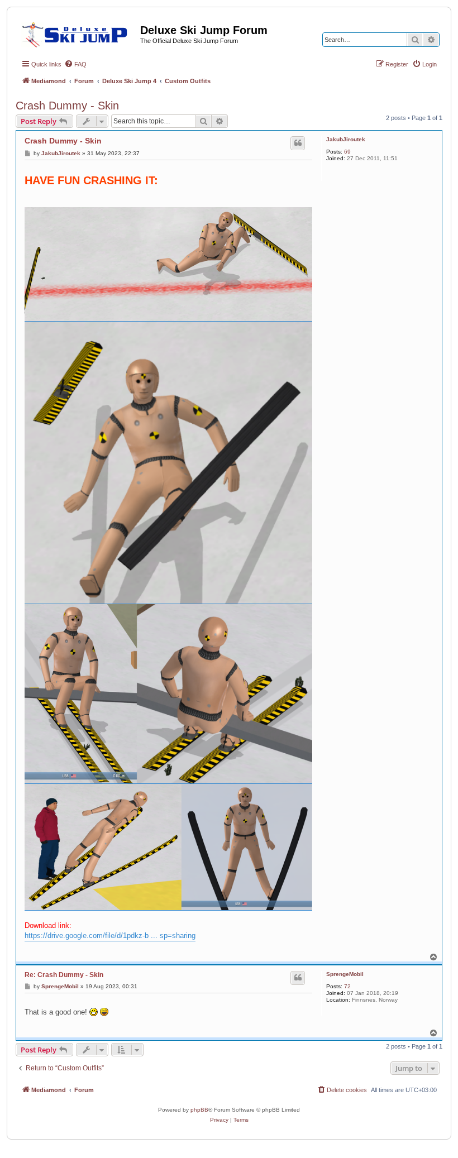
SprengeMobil (345, 974)
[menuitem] (75, 64)
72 (347, 986)
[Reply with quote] (297, 143)
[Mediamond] (78, 33)
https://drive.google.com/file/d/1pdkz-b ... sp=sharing (110, 935)
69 (347, 152)
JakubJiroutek (345, 139)
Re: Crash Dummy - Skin (64, 975)
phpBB (199, 1110)
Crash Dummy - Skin (67, 105)
